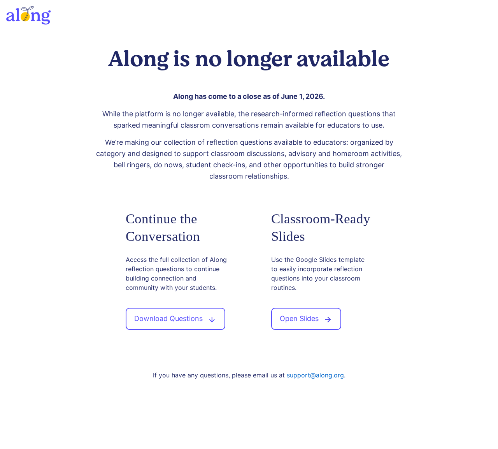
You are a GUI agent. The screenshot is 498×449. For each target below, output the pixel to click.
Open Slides (300, 318)
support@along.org (315, 375)
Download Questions (169, 318)
